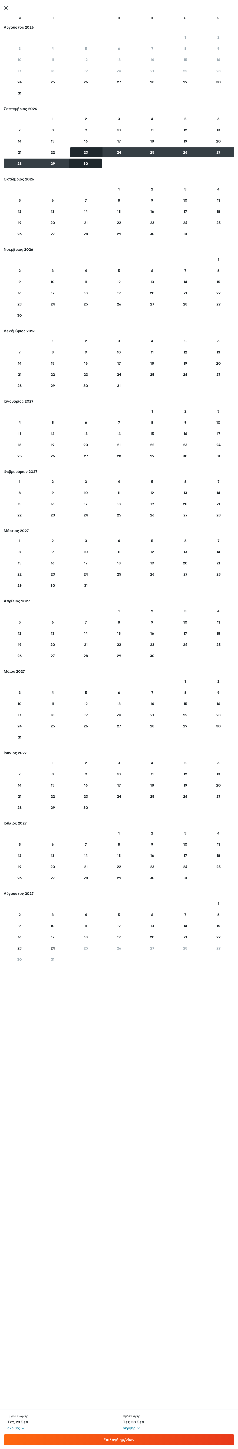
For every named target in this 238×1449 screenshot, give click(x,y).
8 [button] (185, 48)
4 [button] (53, 48)
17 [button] (19, 70)
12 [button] (86, 59)
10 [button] (20, 59)
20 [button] (119, 70)
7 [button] (152, 48)
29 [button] (185, 82)
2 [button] (218, 37)
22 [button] (185, 70)
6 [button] (119, 48)
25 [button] (53, 82)
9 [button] (218, 48)
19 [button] (86, 70)
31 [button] (19, 93)
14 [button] (152, 59)
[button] (6, 8)
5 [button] (86, 48)
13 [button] (119, 59)
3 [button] (20, 48)
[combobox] (16, 1428)
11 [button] (52, 59)
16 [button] (218, 59)
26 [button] (86, 82)
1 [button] (185, 37)
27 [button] (119, 82)
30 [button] (218, 82)
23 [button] (218, 70)
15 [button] (185, 59)
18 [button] (52, 70)
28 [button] (152, 82)
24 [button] (19, 82)
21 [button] (152, 70)
